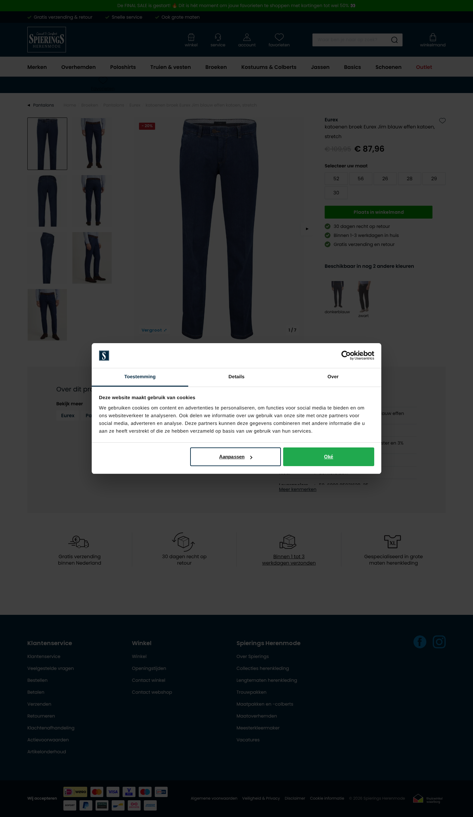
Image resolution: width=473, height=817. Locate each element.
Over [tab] (333, 377)
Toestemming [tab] (140, 377)
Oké (328, 456)
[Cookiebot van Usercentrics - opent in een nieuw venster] (346, 356)
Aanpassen (232, 456)
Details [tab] (236, 377)
